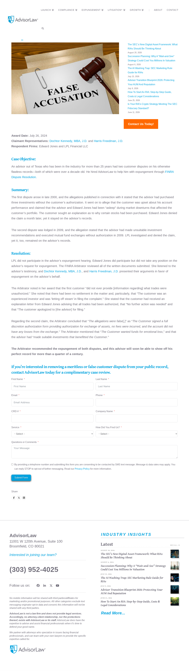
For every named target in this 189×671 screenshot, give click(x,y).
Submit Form (21, 477)
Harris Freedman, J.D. (108, 141)
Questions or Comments (24, 442)
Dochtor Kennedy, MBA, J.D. (68, 141)
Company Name (104, 411)
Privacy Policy (82, 469)
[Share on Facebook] (14, 498)
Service (15, 427)
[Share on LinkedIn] (24, 498)
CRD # (15, 411)
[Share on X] (19, 498)
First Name (17, 379)
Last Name (101, 379)
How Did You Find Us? (108, 427)
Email (14, 395)
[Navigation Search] (43, 29)
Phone (99, 395)
